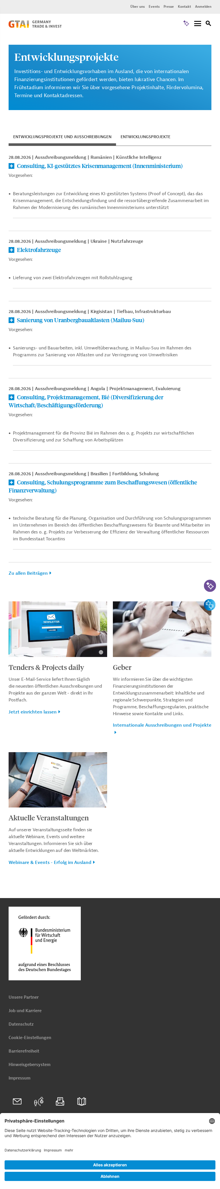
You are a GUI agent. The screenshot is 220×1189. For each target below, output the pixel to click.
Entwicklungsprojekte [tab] (145, 136)
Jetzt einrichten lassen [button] (33, 712)
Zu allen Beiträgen (28, 573)
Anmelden (203, 6)
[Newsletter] (60, 1101)
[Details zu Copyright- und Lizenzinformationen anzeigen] (101, 652)
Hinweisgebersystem (29, 1064)
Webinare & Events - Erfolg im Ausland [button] (50, 862)
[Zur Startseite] (35, 26)
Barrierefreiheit (24, 1051)
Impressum (19, 1078)
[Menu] (197, 24)
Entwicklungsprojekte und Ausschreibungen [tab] (62, 136)
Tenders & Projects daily (46, 667)
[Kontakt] (17, 1101)
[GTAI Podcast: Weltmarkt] (38, 1101)
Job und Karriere (25, 1011)
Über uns (137, 6)
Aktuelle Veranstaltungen (49, 817)
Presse (169, 6)
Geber (122, 667)
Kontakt (184, 6)
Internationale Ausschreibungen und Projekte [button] (162, 725)
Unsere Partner (24, 997)
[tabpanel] (110, 368)
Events (154, 6)
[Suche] (208, 24)
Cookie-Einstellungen (30, 1038)
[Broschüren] (81, 1101)
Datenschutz (21, 1024)
